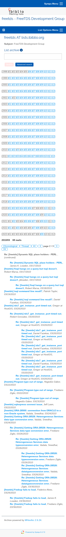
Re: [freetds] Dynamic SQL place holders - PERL (36, 263)
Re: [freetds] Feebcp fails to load (28, 498)
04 (22, 78)
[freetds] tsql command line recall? (23, 291)
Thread (25, 246)
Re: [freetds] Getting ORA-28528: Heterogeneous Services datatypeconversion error (39, 468)
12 (53, 71)
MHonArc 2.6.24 (33, 520)
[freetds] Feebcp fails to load (20, 490)
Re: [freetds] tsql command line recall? (31, 299)
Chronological (10, 246)
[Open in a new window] (21, 50)
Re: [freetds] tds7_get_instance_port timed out (35, 314)
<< (34, 246)
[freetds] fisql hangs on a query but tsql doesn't (30, 269)
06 (30, 71)
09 (42, 71)
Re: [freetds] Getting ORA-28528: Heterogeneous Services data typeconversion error (34, 442)
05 (26, 78)
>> (4, 249)
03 (18, 78)
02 (14, 78)
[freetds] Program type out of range (23, 382)
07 (34, 71)
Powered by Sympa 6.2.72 (35, 532)
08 (38, 71)
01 (10, 78)
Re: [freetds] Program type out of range (31, 390)
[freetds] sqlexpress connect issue (23, 404)
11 (50, 71)
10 (46, 71)
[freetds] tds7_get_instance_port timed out (27, 305)
